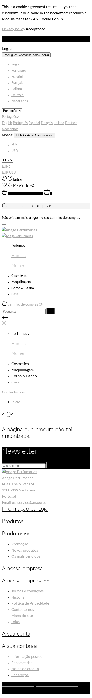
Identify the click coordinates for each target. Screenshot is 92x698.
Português (18, 70)
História (18, 597)
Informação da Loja (25, 509)
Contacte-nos (13, 392)
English (16, 64)
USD (14, 151)
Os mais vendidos (25, 556)
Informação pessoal (27, 657)
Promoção (19, 544)
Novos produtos (24, 550)
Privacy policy (13, 29)
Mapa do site (22, 616)
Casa (14, 294)
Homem (18, 256)
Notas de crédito (25, 669)
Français (17, 83)
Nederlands (19, 101)
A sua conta (16, 634)
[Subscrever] (50, 465)
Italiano (16, 89)
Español (17, 76)
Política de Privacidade (30, 603)
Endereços (20, 675)
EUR (14, 144)
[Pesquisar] (50, 311)
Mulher (17, 266)
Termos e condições (27, 591)
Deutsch (17, 95)
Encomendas (21, 663)
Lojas (15, 622)
